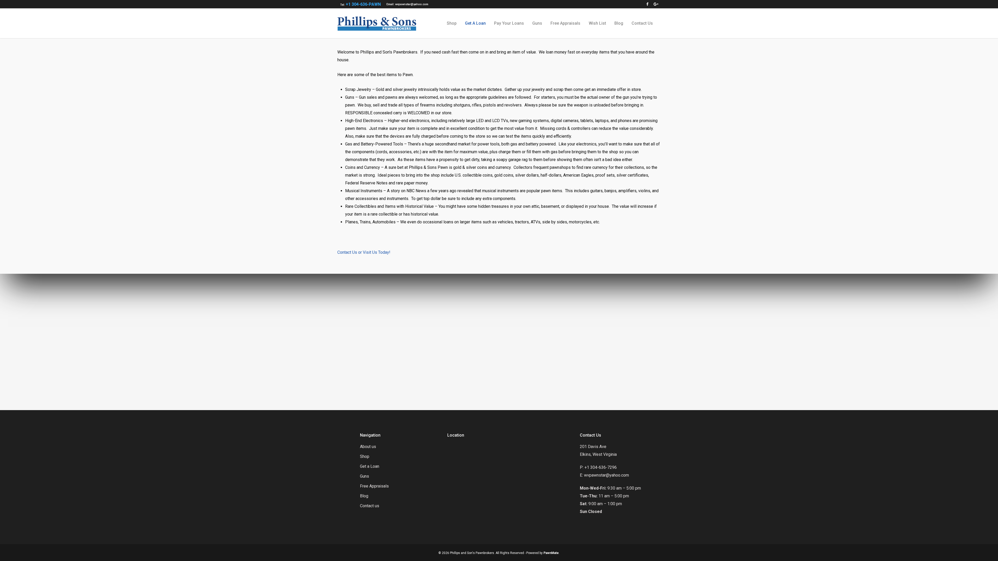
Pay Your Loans (509, 23)
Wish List (597, 23)
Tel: (360, 4)
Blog (618, 23)
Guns (537, 23)
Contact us (642, 23)
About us (368, 446)
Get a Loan (475, 23)
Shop (452, 23)
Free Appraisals (565, 23)
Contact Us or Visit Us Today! (363, 252)
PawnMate (551, 553)
